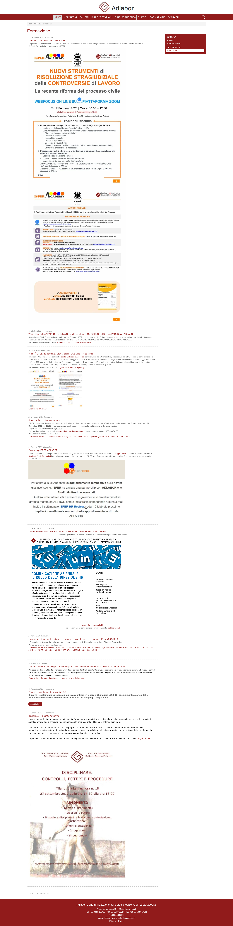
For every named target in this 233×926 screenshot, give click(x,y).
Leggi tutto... (35, 704)
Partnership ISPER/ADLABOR (43, 450)
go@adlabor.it (114, 628)
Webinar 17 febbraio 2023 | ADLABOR (46, 40)
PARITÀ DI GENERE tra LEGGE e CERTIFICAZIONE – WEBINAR (60, 354)
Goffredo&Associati (144, 904)
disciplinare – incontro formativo (43, 716)
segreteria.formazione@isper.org (71, 431)
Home (31, 24)
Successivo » (45, 893)
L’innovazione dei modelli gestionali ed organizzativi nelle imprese (56, 678)
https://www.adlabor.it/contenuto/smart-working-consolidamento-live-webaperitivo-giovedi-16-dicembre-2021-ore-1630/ (79, 436)
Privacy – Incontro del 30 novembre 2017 (48, 692)
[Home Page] (116, 7)
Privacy (112, 921)
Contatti (173, 17)
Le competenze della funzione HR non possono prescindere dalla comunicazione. (67, 531)
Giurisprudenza (125, 17)
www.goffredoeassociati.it (92, 625)
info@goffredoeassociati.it (123, 918)
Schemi (84, 17)
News (57, 17)
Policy (121, 921)
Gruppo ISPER (120, 453)
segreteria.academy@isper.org (71, 367)
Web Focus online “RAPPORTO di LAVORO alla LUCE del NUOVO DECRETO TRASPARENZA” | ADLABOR (81, 334)
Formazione (157, 17)
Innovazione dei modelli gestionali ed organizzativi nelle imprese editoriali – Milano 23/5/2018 (73, 639)
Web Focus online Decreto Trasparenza (74, 342)
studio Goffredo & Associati (72, 357)
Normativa (70, 17)
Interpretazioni (101, 17)
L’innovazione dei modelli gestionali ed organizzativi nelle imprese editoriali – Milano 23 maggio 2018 (76, 666)
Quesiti (142, 17)
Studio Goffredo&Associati (39, 456)
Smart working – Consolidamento (44, 420)
